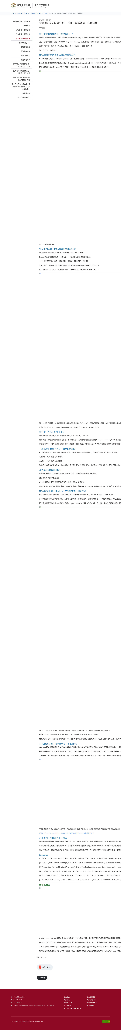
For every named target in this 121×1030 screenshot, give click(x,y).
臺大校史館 (67, 1005)
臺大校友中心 (68, 1003)
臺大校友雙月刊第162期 (39, 13)
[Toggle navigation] (107, 5)
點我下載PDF (46, 967)
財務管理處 (90, 1005)
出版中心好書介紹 (23, 98)
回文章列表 (42, 978)
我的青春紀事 (25, 47)
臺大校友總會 (91, 997)
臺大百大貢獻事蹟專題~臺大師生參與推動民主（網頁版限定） (21, 86)
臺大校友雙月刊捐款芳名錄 (72, 1008)
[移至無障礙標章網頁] (106, 1021)
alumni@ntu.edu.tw (19, 997)
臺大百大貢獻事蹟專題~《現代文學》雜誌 (21, 65)
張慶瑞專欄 (26, 93)
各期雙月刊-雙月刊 (23, 13)
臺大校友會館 (91, 1000)
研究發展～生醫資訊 (23, 30)
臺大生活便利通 (92, 1003)
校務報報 (27, 26)
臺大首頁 (67, 997)
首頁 (12, 13)
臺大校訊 (67, 1000)
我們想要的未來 (24, 43)
